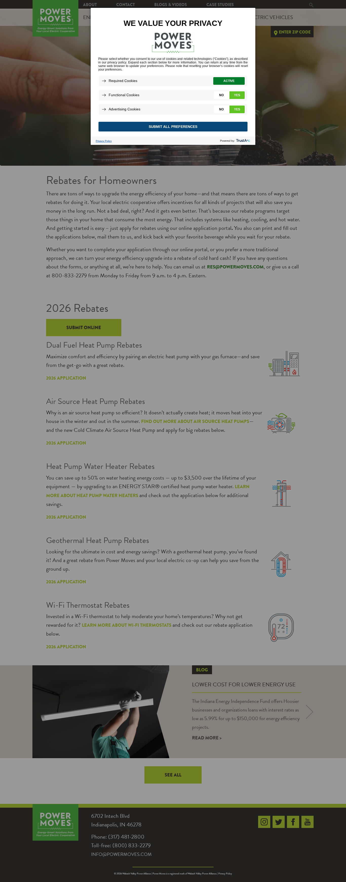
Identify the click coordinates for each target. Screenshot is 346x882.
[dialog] (173, 76)
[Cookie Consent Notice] (173, 76)
